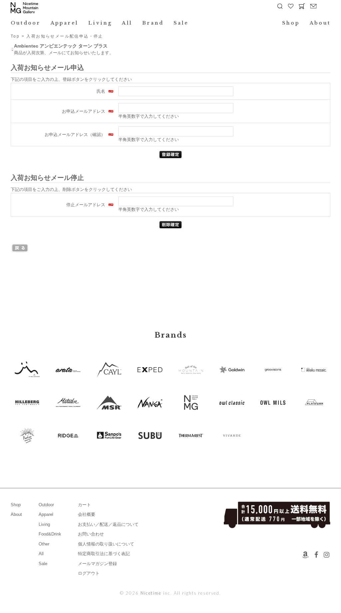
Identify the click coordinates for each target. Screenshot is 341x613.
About (320, 23)
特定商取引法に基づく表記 (104, 553)
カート (84, 504)
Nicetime (151, 593)
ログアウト (89, 573)
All (127, 23)
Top (15, 36)
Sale (180, 23)
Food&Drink (50, 534)
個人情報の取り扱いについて (106, 543)
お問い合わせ (91, 534)
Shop (291, 23)
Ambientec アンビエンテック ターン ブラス (61, 46)
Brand (153, 23)
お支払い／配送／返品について (108, 524)
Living (100, 23)
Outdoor (26, 23)
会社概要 (86, 514)
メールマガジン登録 (97, 563)
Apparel (65, 23)
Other (44, 543)
